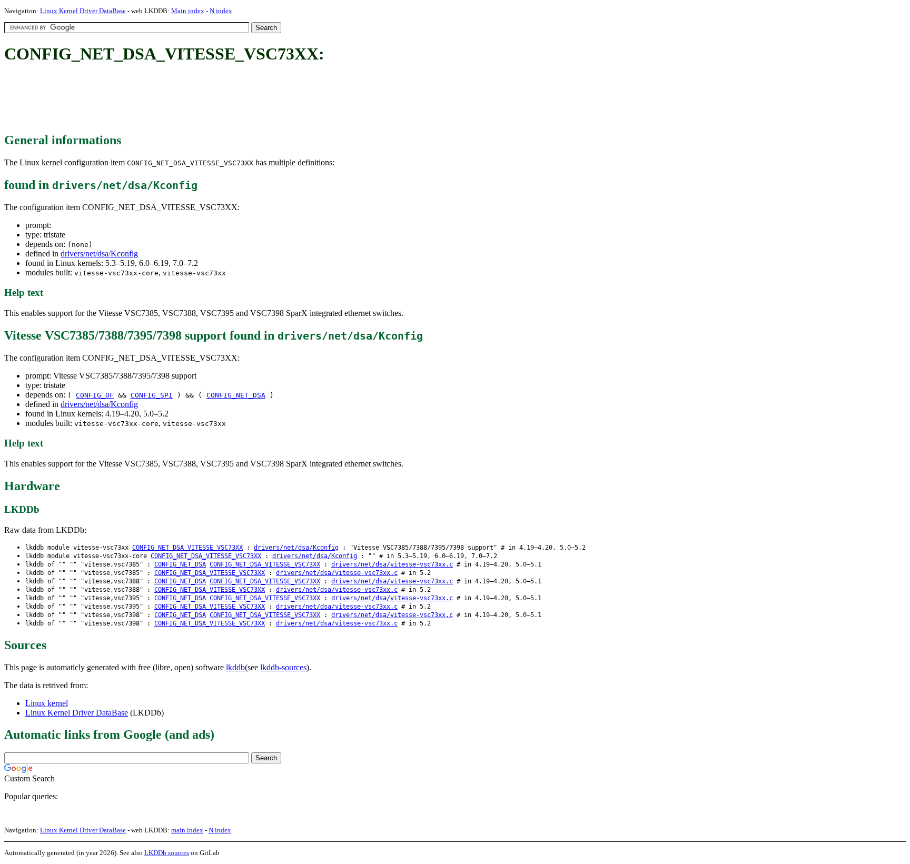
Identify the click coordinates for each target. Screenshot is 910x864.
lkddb (235, 667)
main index (187, 830)
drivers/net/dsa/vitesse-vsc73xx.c (392, 564)
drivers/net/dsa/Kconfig (99, 253)
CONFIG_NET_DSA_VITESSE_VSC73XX (187, 547)
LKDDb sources (166, 853)
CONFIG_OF (95, 395)
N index (221, 11)
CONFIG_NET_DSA (235, 395)
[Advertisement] (196, 99)
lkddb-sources (283, 667)
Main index (187, 11)
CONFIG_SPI (152, 395)
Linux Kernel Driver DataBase (83, 11)
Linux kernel (46, 703)
